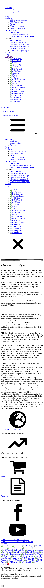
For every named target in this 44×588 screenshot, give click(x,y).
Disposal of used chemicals (19, 48)
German (22, 552)
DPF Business (10, 30)
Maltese (17, 558)
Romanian (20, 560)
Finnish (40, 550)
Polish (9, 546)
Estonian (31, 550)
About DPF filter (16, 40)
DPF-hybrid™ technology (19, 44)
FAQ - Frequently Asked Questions (22, 36)
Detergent (13, 24)
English (5, 544)
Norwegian (31, 558)
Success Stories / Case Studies (20, 34)
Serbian (33, 560)
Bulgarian (18, 548)
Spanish (29, 562)
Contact (8, 53)
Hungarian (17, 554)
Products (8, 18)
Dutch (22, 550)
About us (8, 8)
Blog (7, 16)
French (9, 552)
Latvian (17, 556)
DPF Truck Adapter (17, 22)
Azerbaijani (30, 546)
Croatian (28, 548)
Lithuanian (29, 556)
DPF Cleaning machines (18, 20)
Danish (11, 550)
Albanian (18, 546)
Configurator (5, 582)
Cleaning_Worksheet (17, 28)
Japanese (7, 556)
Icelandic (29, 554)
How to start (14, 32)
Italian (41, 554)
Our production (15, 12)
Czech (40, 548)
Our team (13, 10)
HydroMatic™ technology (19, 46)
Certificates (14, 14)
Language (9, 57)
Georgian (35, 552)
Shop (7, 55)
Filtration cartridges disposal (20, 51)
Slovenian (15, 562)
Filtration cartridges (17, 26)
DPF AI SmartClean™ (18, 42)
